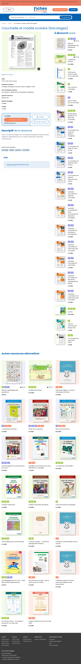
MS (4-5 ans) (5, 643)
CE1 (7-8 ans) (15, 641)
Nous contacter (53, 645)
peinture (18, 150)
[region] (21, 51)
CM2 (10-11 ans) (27, 641)
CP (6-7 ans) (15, 639)
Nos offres (52, 639)
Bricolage (5, 150)
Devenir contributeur (40, 639)
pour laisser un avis (18, 165)
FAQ (50, 643)
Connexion (73, 9)
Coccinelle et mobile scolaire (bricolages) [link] (25, 23)
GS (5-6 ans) (5, 645)
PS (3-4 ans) (5, 641)
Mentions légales (6, 653)
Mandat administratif (55, 641)
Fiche (9, 23)
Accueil (4, 23)
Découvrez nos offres (60, 9)
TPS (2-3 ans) (5, 639)
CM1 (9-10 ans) (27, 639)
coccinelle (26, 150)
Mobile (12, 150)
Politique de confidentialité (9, 655)
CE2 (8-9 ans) (16, 643)
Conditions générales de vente (10, 659)
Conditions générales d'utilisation (11, 657)
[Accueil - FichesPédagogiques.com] (40, 9)
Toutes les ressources (17, 17)
